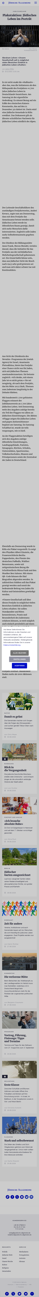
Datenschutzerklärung (11, 645)
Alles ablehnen (19, 653)
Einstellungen (20, 659)
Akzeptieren (19, 666)
